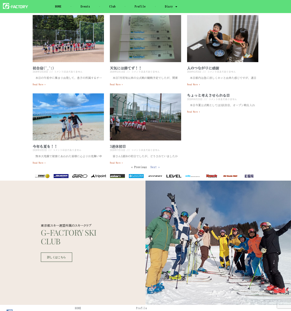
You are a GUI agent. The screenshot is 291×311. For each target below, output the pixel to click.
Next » (155, 167)
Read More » (39, 84)
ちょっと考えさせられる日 (208, 95)
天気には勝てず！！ (126, 68)
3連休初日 (118, 146)
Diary (169, 6)
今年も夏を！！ (45, 146)
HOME (58, 6)
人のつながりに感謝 (203, 68)
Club (112, 6)
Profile (140, 6)
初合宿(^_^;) (43, 68)
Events (85, 6)
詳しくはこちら (56, 257)
